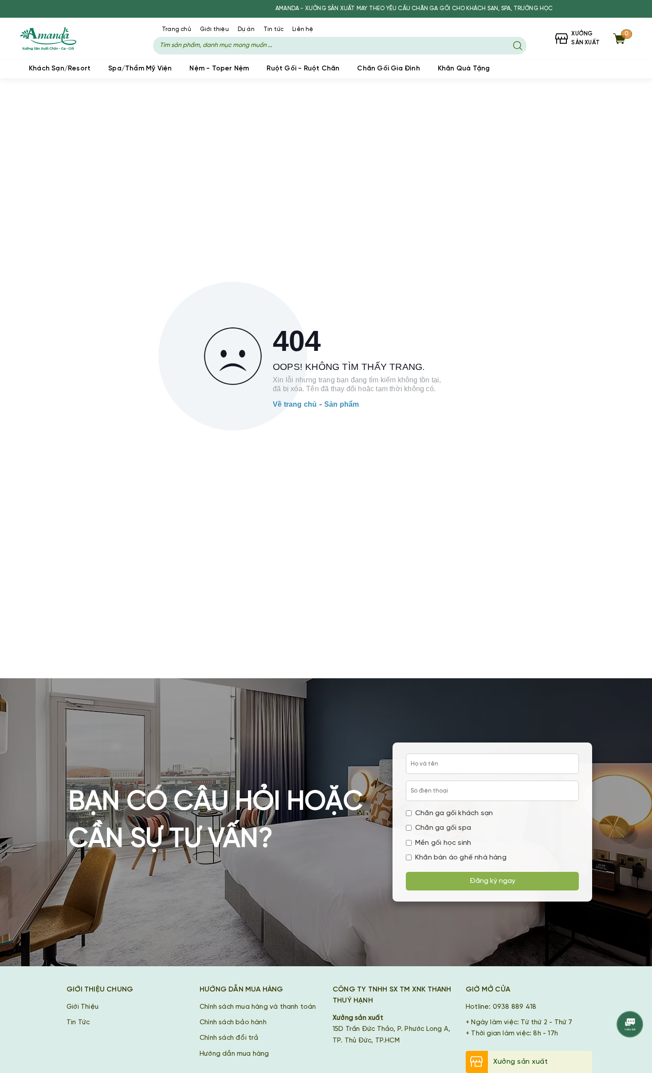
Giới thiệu (214, 29)
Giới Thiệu (82, 1007)
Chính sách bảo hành (233, 1022)
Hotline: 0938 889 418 (501, 1007)
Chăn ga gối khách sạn (454, 813)
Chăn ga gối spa (443, 828)
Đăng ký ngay (492, 881)
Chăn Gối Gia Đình (388, 68)
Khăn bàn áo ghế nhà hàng (461, 857)
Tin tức (273, 29)
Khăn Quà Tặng (464, 68)
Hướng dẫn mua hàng (234, 1053)
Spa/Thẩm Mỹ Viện (140, 68)
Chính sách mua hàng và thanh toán (258, 1007)
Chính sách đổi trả (229, 1038)
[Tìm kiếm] (517, 45)
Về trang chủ (295, 404)
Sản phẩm (341, 404)
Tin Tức (78, 1022)
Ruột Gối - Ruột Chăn (303, 68)
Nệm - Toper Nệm (219, 68)
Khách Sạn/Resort (59, 68)
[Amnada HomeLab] (56, 38)
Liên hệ (302, 29)
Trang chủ (176, 29)
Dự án (246, 29)
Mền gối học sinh (443, 843)
